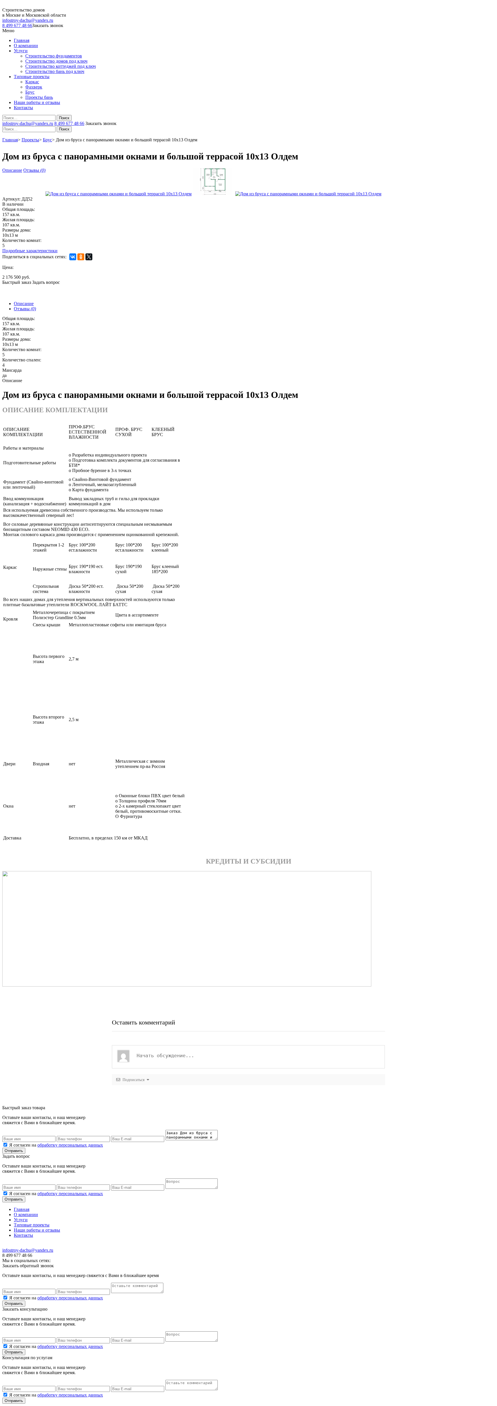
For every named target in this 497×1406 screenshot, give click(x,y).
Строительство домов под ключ (56, 61)
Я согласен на (56, 1145)
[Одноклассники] (80, 256)
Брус (30, 92)
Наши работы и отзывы (37, 102)
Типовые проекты (31, 76)
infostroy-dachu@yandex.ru (27, 20)
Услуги (21, 50)
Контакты (23, 107)
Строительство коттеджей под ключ (60, 66)
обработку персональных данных (70, 1145)
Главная (21, 40)
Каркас (32, 81)
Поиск (64, 118)
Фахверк (33, 86)
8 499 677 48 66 (17, 25)
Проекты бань (39, 97)
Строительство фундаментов (53, 55)
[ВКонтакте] (72, 256)
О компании (26, 45)
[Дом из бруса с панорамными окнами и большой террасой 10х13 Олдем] (118, 193)
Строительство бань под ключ (54, 71)
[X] (88, 256)
